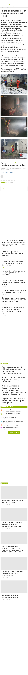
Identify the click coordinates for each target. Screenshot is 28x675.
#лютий (11, 172)
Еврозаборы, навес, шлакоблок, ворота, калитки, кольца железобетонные (12, 573)
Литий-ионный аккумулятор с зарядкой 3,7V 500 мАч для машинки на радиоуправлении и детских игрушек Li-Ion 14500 (13, 549)
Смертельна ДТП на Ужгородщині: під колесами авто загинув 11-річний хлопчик (14, 282)
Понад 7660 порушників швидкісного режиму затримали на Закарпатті (13, 253)
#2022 (15, 172)
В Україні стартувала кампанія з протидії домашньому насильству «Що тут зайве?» (13, 263)
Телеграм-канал (20, 163)
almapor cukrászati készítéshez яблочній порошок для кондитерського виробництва (12, 524)
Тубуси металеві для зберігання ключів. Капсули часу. (12, 501)
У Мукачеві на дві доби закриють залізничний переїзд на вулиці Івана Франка (14, 400)
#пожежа (7, 172)
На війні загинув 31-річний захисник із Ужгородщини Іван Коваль (14, 291)
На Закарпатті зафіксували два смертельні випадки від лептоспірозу (13, 379)
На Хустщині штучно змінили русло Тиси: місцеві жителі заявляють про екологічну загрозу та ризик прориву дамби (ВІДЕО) (14, 243)
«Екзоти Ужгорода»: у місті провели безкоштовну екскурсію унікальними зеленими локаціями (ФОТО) (14, 300)
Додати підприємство (14, 432)
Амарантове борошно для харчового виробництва (10, 596)
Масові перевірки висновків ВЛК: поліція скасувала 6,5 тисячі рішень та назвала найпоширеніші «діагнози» (14, 370)
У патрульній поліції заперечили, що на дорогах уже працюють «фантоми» (14, 272)
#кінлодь (2, 172)
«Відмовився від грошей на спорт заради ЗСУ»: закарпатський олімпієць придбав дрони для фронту (13, 310)
